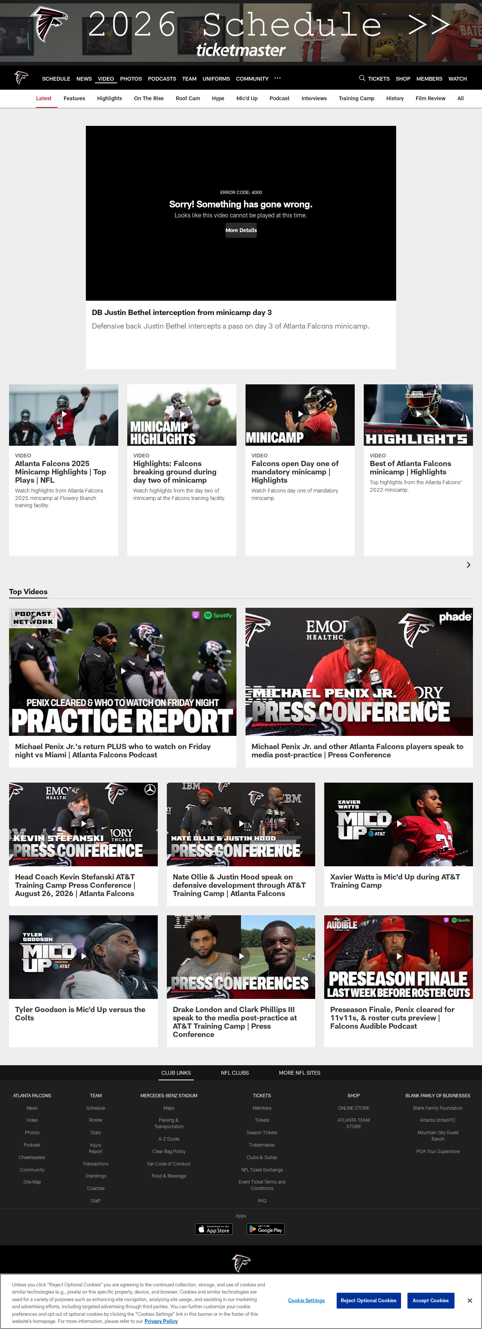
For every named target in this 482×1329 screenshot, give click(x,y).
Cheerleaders (32, 1157)
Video (32, 1120)
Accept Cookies (431, 1300)
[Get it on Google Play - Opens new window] (265, 1232)
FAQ (262, 1200)
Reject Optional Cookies (369, 1300)
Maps (168, 1107)
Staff (96, 1200)
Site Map (32, 1181)
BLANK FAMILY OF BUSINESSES (438, 1095)
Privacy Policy (161, 1321)
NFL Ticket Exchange (262, 1169)
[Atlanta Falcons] (241, 1264)
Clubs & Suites (262, 1157)
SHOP (354, 1095)
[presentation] (470, 566)
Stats (95, 1132)
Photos (32, 1132)
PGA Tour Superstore (437, 1151)
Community (32, 1169)
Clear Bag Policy (169, 1151)
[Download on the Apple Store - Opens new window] (213, 1229)
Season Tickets (262, 1132)
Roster (95, 1120)
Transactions (95, 1163)
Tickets (262, 1120)
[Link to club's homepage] (21, 78)
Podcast (32, 1144)
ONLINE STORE (353, 1107)
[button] (241, 230)
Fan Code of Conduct (169, 1163)
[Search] (362, 78)
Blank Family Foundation (438, 1107)
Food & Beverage (169, 1175)
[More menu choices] (278, 78)
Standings (95, 1175)
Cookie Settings (306, 1300)
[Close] (470, 1300)
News (32, 1107)
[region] (241, 1301)
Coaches (96, 1188)
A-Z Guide (169, 1138)
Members (262, 1107)
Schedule (95, 1107)
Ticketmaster (262, 1144)
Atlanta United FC (438, 1120)
